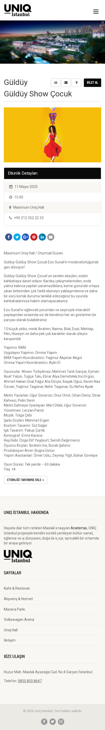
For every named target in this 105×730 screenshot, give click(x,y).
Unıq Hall (11, 630)
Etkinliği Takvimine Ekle (24, 480)
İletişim (10, 640)
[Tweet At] (17, 237)
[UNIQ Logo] (35, 10)
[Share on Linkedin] (42, 237)
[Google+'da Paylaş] (25, 237)
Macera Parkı (14, 609)
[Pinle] (33, 237)
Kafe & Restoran (17, 588)
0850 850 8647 (30, 681)
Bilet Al (92, 82)
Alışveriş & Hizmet (18, 599)
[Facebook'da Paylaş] (8, 237)
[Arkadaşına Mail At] (50, 237)
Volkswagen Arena (19, 619)
